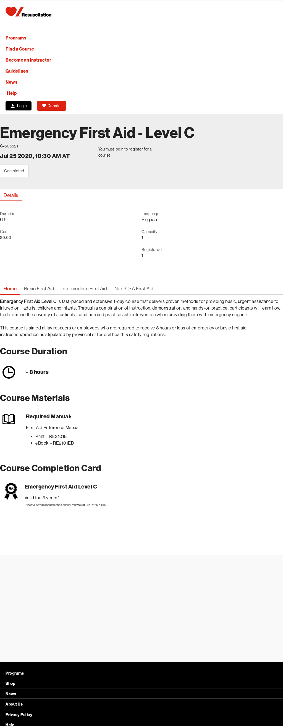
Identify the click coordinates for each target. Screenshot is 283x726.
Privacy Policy (19, 714)
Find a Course (20, 49)
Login (22, 106)
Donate (54, 106)
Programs (16, 38)
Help (12, 93)
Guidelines (17, 71)
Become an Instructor (28, 60)
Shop (10, 683)
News (11, 82)
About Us (14, 704)
